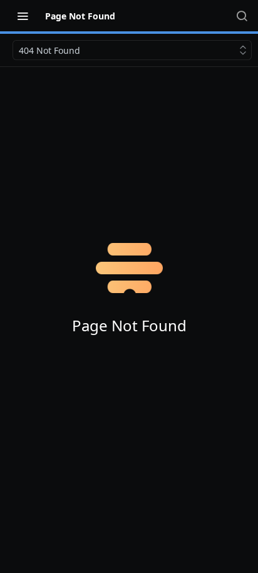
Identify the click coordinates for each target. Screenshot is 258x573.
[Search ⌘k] (242, 16)
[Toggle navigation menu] (23, 16)
